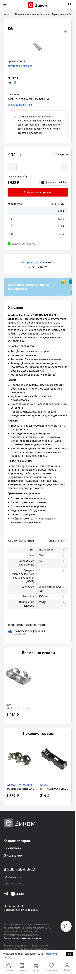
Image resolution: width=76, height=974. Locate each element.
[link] (50, 550)
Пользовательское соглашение (23, 938)
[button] (38, 46)
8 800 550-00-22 (19, 869)
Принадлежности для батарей (32, 14)
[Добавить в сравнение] (65, 31)
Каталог (8, 14)
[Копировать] (15, 82)
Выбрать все (55, 540)
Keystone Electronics (20, 66)
